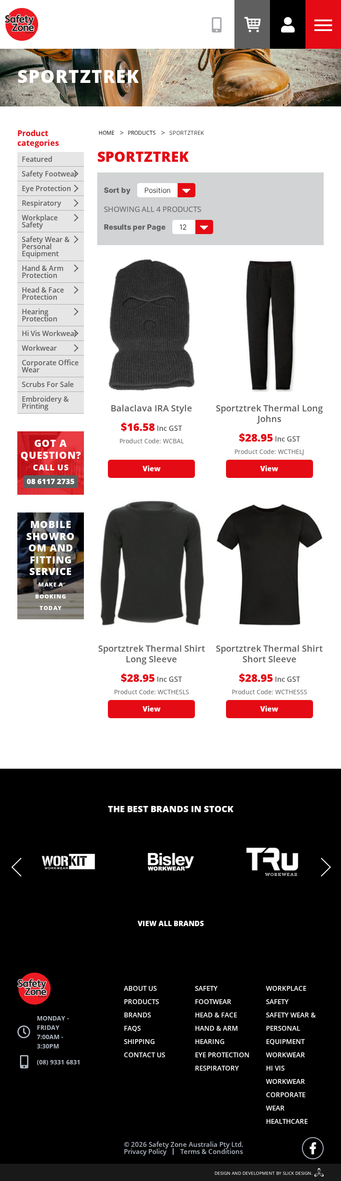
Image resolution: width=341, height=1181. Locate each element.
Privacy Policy (145, 1151)
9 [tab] (210, 904)
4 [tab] (143, 904)
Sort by (117, 190)
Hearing (210, 1041)
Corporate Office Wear (50, 366)
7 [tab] (183, 904)
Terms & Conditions (211, 1151)
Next (321, 867)
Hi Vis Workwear (49, 333)
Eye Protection (46, 188)
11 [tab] (237, 904)
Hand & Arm (216, 1028)
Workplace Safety (40, 221)
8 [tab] (197, 904)
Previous (21, 867)
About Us (140, 988)
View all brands (171, 924)
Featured (37, 159)
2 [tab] (117, 904)
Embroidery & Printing (45, 402)
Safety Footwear (49, 174)
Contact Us (144, 1054)
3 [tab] (130, 904)
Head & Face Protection (43, 293)
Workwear (39, 348)
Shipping (139, 1041)
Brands (137, 1014)
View (152, 469)
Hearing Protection (39, 315)
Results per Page (135, 227)
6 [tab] (170, 904)
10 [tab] (223, 904)
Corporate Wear (285, 1101)
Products (141, 1001)
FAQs (132, 1028)
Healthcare (287, 1121)
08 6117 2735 (51, 481)
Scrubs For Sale (48, 384)
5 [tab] (157, 904)
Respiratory (41, 203)
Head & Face (216, 1014)
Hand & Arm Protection (42, 271)
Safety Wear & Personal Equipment (46, 246)
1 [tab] (103, 904)
